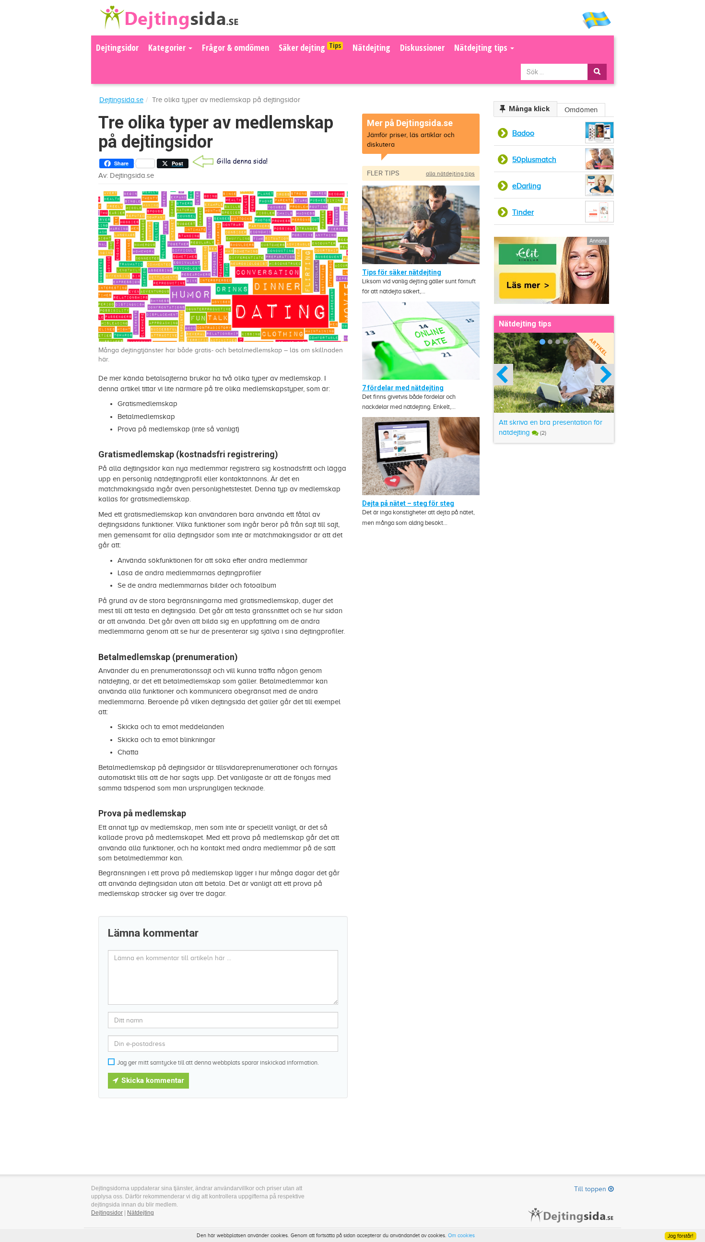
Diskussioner (422, 47)
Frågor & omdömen (235, 47)
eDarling (526, 186)
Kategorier (168, 47)
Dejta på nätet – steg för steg (408, 503)
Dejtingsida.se (121, 100)
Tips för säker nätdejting (401, 272)
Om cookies (461, 1235)
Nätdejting (371, 47)
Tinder (523, 212)
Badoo (523, 133)
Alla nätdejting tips (450, 173)
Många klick (529, 108)
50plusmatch (534, 159)
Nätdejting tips (481, 47)
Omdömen (581, 110)
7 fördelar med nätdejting (403, 388)
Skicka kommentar (151, 1080)
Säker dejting (310, 47)
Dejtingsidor (117, 47)
